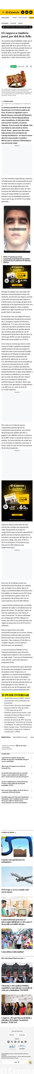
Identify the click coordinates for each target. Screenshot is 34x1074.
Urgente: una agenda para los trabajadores (13, 860)
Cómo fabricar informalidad (12, 952)
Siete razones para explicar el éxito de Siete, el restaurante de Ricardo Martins (15, 791)
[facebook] (8, 1042)
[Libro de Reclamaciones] (22, 1047)
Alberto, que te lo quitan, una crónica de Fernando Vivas (13, 767)
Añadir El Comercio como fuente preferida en (16, 27)
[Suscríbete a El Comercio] (26, 12)
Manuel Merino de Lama (20, 737)
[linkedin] (22, 1042)
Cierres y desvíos (22, 17)
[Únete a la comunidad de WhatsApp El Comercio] (13, 66)
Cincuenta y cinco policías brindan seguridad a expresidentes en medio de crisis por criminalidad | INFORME (16, 987)
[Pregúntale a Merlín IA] (30, 1062)
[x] (12, 1042)
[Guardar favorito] (27, 66)
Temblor (14, 17)
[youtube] (19, 1042)
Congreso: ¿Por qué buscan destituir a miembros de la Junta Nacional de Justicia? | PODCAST (16, 1020)
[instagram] (15, 1042)
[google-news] (25, 1042)
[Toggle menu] (3, 12)
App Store (11, 1035)
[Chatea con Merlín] (22, 12)
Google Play (22, 1035)
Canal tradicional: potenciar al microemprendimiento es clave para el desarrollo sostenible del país (16, 921)
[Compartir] (31, 66)
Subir (15, 1062)
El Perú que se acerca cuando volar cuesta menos (15, 890)
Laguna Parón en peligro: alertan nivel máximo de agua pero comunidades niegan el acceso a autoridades (15, 759)
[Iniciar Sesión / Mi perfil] (30, 12)
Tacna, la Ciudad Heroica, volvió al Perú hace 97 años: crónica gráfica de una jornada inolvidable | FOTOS (15, 783)
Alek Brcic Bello (8, 101)
